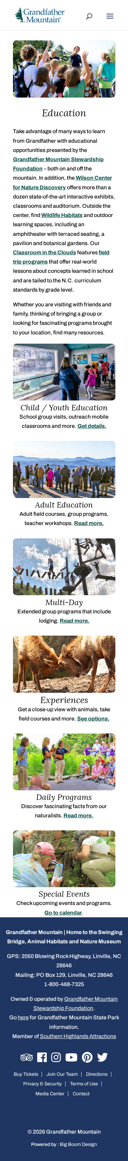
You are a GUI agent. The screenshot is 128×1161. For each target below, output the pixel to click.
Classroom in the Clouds (44, 252)
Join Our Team (62, 1074)
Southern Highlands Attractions (78, 1036)
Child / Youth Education (64, 407)
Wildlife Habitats (62, 215)
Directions (97, 1074)
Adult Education (64, 505)
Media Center (50, 1093)
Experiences (64, 699)
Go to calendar (63, 913)
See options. (93, 719)
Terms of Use (84, 1083)
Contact (81, 1093)
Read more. (89, 523)
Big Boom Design (78, 1144)
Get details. (91, 426)
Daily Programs (64, 797)
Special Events (64, 894)
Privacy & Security (42, 1083)
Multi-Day (64, 602)
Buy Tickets (26, 1074)
